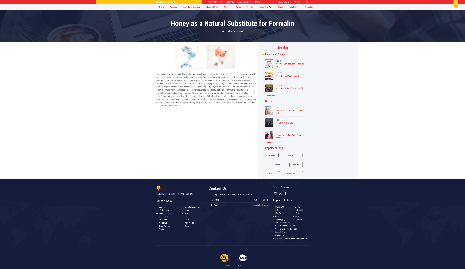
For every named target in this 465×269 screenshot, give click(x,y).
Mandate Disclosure (282, 222)
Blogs (187, 226)
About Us (173, 7)
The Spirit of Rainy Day (284, 123)
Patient (238, 7)
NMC (297, 213)
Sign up (287, 2)
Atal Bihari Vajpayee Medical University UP (291, 238)
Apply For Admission (191, 7)
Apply (187, 220)
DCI (276, 210)
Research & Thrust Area (232, 31)
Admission (291, 174)
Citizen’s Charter (281, 232)
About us (162, 207)
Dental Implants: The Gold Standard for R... (289, 111)
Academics (294, 7)
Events (290, 155)
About (277, 165)
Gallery (250, 7)
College (272, 174)
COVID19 (298, 219)
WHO (297, 216)
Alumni (226, 7)
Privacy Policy (190, 223)
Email (215, 205)
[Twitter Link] (307, 2)
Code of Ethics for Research (286, 229)
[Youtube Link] (299, 2)
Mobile (216, 200)
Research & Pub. (265, 7)
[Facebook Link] (303, 2)
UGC (277, 216)
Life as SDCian (212, 7)
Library (296, 165)
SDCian (257, 2)
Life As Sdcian (164, 210)
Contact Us (309, 7)
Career (280, 7)
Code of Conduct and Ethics (285, 226)
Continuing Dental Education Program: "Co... (290, 65)
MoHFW (278, 213)
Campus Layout (281, 235)
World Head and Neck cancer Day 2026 (288, 77)
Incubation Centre (245, 2)
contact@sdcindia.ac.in (167, 2)
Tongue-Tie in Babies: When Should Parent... (289, 136)
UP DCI (297, 207)
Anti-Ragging (280, 219)
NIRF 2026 (299, 210)
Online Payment (164, 226)
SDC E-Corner (164, 216)
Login (281, 2)
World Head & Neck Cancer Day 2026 (290, 88)
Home (161, 7)
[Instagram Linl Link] (295, 2)
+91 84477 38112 (216, 2)
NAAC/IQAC (231, 2)
